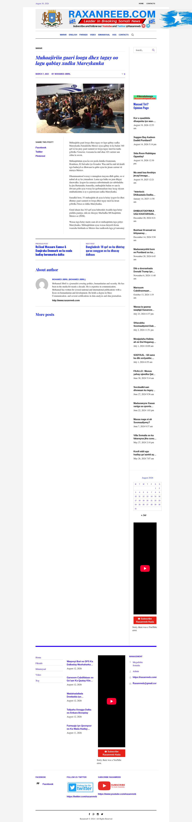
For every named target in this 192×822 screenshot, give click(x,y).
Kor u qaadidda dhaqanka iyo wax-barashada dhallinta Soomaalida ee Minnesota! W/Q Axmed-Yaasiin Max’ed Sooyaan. (144, 120)
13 (147, 496)
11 (139, 496)
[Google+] (93, 814)
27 (147, 504)
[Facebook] (89, 814)
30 (159, 504)
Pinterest (40, 156)
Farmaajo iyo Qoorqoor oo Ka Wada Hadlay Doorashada (79, 727)
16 (159, 496)
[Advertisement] (144, 77)
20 (147, 500)
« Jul (143, 515)
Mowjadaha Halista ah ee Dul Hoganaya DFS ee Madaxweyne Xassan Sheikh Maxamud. (145, 341)
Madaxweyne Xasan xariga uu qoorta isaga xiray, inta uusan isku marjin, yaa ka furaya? (144, 405)
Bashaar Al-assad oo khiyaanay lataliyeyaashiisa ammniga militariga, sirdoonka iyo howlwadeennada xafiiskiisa (145, 232)
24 (135, 504)
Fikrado (39, 663)
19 (143, 500)
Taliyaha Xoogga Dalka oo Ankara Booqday (79, 711)
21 (151, 500)
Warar (39, 48)
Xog (37, 680)
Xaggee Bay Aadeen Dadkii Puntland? (144, 139)
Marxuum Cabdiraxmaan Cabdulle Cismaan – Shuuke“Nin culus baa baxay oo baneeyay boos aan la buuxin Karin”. (144, 289)
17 (135, 500)
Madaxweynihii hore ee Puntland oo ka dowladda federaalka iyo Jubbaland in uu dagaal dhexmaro (145, 251)
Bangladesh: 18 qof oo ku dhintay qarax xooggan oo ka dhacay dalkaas (105, 251)
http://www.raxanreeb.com (66, 300)
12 (143, 496)
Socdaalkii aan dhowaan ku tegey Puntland (143, 389)
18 (139, 500)
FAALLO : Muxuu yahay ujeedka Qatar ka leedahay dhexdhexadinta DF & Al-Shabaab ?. (144, 373)
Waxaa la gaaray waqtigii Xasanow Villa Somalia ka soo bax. (144, 309)
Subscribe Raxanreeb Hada (145, 620)
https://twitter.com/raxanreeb (82, 796)
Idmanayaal (41, 668)
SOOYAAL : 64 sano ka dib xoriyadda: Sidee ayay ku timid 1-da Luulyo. (144, 357)
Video (38, 674)
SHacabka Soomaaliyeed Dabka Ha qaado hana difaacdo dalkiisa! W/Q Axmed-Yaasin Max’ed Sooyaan (145, 325)
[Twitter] (102, 814)
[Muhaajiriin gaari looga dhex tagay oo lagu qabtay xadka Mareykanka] (80, 108)
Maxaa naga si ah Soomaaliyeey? (143, 421)
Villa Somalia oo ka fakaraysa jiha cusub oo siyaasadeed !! (145, 437)
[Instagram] (98, 814)
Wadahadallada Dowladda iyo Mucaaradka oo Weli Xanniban (77, 695)
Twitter (39, 152)
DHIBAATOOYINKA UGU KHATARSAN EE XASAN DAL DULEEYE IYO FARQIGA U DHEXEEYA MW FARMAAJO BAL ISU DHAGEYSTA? (145, 213)
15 (155, 496)
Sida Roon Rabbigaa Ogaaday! (145, 155)
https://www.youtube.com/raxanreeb (117, 794)
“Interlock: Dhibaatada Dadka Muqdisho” (143, 193)
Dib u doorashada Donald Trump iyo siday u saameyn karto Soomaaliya (143, 270)
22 (155, 500)
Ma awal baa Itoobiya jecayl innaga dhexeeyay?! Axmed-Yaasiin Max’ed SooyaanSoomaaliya (145, 174)
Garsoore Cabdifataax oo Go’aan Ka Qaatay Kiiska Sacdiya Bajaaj (80, 679)
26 (143, 504)
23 (159, 500)
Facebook (41, 147)
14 (151, 496)
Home (38, 657)
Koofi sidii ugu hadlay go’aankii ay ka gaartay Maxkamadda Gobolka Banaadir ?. (144, 453)
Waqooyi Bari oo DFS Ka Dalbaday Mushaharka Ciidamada (80, 663)
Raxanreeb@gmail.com (145, 683)
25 (139, 504)
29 (155, 504)
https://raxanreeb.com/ (145, 677)
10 (135, 496)
